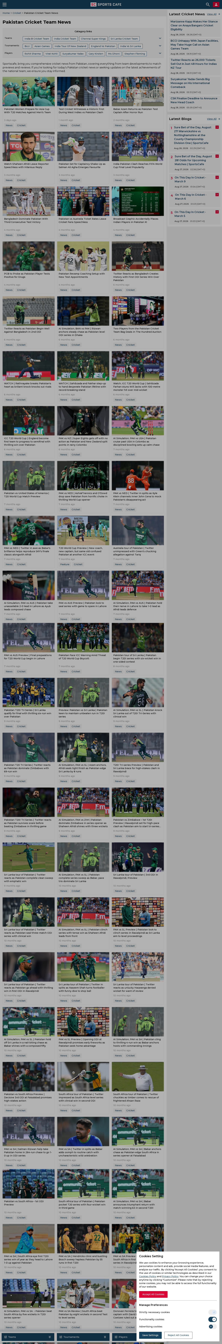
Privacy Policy (170, 1276)
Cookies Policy (147, 1276)
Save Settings (150, 1335)
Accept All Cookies (153, 1294)
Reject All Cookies (178, 1335)
